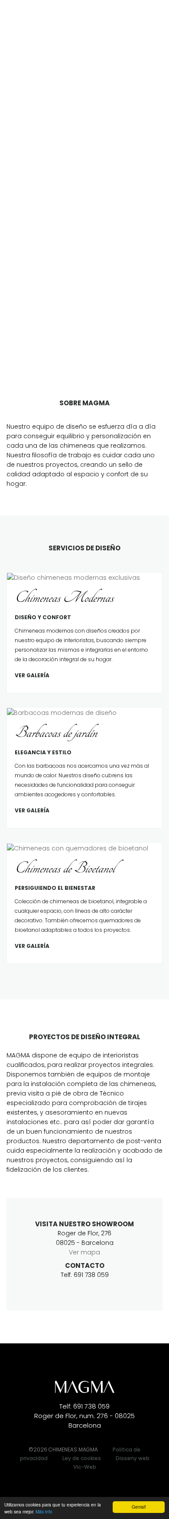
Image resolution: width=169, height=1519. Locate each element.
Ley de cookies (81, 1458)
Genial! (139, 1506)
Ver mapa (84, 1252)
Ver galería (32, 675)
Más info (44, 1511)
